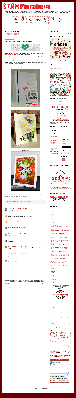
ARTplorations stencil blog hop (62, 332)
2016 (51, 221)
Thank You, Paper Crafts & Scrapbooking (58, 262)
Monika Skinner (52, 342)
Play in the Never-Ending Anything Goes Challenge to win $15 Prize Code (17, 37)
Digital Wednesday (66, 338)
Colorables (57, 337)
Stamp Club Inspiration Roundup (56, 234)
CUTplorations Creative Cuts (54, 335)
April (52, 276)
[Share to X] (28, 201)
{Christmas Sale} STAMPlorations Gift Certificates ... (59, 237)
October (52, 268)
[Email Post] (24, 201)
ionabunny (9, 246)
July (52, 272)
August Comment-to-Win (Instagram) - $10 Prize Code (14, 35)
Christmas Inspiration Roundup (56, 236)
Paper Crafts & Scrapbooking (14, 202)
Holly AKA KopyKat (11, 259)
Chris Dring (51, 336)
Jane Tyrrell (69, 339)
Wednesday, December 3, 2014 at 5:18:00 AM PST (19, 208)
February (53, 279)
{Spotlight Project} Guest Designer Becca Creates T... (59, 244)
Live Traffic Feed (59, 359)
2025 (51, 210)
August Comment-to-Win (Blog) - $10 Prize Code (13, 34)
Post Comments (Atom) (13, 287)
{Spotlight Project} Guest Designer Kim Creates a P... (59, 243)
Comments (64, 143)
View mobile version (25, 285)
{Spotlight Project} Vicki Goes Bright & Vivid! (58, 252)
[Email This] (26, 201)
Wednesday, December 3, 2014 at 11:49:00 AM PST (20, 233)
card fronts (51, 350)
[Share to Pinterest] (31, 201)
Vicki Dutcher (58, 349)
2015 (51, 222)
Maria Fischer (52, 341)
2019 (51, 217)
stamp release (64, 355)
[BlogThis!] (27, 201)
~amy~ (9, 227)
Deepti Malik (58, 338)
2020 (51, 215)
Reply (9, 211)
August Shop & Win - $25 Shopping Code (12, 33)
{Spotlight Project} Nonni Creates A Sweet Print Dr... (59, 250)
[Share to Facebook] (29, 201)
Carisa (9, 253)
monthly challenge (63, 352)
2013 (51, 282)
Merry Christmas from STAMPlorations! (57, 233)
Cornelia (28, 67)
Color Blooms (52, 337)
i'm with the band (10, 221)
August (52, 271)
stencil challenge (60, 356)
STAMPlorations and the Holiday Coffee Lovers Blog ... (60, 251)
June (52, 274)
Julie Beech (53, 340)
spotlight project (54, 355)
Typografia (53, 349)
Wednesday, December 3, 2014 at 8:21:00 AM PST (22, 221)
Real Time (59, 382)
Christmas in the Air (66, 336)
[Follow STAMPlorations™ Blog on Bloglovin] (65, 152)
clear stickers (66, 350)
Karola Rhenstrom (59, 340)
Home (26, 283)
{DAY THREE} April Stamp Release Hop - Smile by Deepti (54, 148)
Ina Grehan (64, 339)
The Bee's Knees (63, 347)
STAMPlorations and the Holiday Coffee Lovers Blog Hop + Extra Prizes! (54, 140)
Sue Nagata (51, 347)
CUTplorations (67, 334)
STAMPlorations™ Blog (53, 362)
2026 (51, 208)
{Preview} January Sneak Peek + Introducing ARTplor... (60, 230)
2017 (51, 219)
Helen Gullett (59, 339)
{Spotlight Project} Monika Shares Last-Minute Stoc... (59, 240)
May (52, 275)
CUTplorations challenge (65, 335)
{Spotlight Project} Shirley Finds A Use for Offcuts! (59, 248)
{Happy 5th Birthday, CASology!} (53, 143)
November (53, 267)
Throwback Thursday (59, 348)
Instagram (59, 64)
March (52, 278)
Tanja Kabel (57, 347)
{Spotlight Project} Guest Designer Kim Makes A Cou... (60, 227)
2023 (51, 211)
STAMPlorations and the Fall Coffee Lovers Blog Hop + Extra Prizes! (54, 154)
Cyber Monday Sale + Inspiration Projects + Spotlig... (59, 265)
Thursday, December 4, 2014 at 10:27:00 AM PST (19, 246)
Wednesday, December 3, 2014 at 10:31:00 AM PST (18, 227)
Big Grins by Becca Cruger (65, 333)
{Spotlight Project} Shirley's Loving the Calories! (59, 241)
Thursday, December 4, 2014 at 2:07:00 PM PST (18, 253)
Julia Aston (9, 233)
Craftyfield (63, 337)
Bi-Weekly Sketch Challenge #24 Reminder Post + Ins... (60, 255)
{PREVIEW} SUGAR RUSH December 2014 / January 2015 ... (61, 254)
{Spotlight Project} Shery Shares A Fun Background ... (59, 261)
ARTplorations (52, 332)
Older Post (44, 283)
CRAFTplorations (60, 334)
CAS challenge (52, 334)
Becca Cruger (56, 333)
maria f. (9, 208)
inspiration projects (59, 351)
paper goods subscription (59, 353)
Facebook (59, 68)
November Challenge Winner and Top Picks (58, 258)
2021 (51, 214)
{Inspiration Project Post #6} (54, 151)
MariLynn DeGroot (66, 340)
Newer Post (7, 283)
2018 (51, 218)
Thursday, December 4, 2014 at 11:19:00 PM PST (22, 259)
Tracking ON (63, 382)
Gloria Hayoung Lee (52, 339)
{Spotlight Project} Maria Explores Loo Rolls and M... (59, 229)
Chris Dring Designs (58, 336)
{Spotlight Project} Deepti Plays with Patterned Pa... (59, 247)
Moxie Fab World (8, 60)
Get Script (56, 382)
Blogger (47, 388)
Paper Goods (61, 343)
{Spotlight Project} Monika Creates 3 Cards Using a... (59, 226)
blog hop (8, 202)
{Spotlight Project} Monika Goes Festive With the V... (59, 259)
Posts (64, 141)
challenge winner (58, 350)
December (53, 225)
